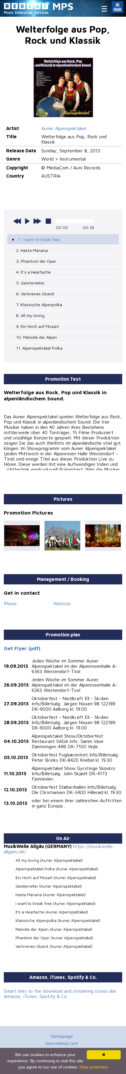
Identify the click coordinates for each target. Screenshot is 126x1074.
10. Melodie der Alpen (36, 337)
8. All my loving (30, 315)
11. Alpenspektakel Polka (39, 347)
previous (17, 221)
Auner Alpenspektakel (63, 128)
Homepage (61, 1036)
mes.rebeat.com (61, 1043)
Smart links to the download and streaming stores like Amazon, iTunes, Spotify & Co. (60, 993)
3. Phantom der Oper (36, 261)
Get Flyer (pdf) (22, 648)
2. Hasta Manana (32, 250)
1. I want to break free (38, 239)
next (37, 221)
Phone (10, 603)
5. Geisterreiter (30, 282)
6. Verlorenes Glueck (35, 293)
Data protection (93, 1067)
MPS (63, 6)
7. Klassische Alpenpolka (39, 304)
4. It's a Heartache (33, 271)
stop (48, 221)
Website (62, 603)
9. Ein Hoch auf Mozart (37, 326)
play (27, 221)
